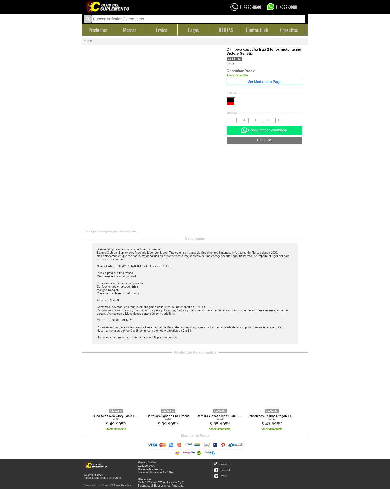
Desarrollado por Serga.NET (98, 485)
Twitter (223, 476)
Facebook (224, 470)
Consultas (224, 464)
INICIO (88, 41)
